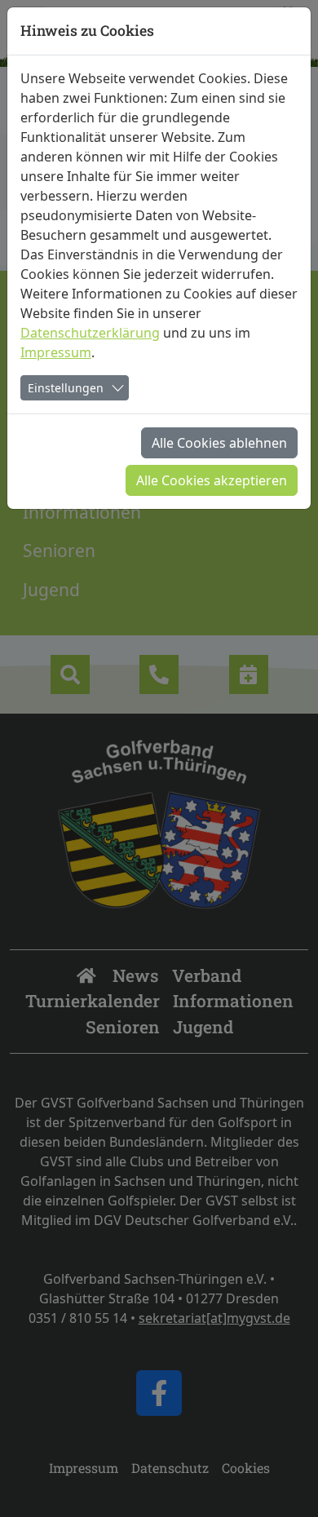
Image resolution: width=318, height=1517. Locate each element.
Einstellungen (66, 388)
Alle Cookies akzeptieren (211, 480)
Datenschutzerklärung (90, 333)
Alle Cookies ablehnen (219, 443)
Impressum (55, 352)
